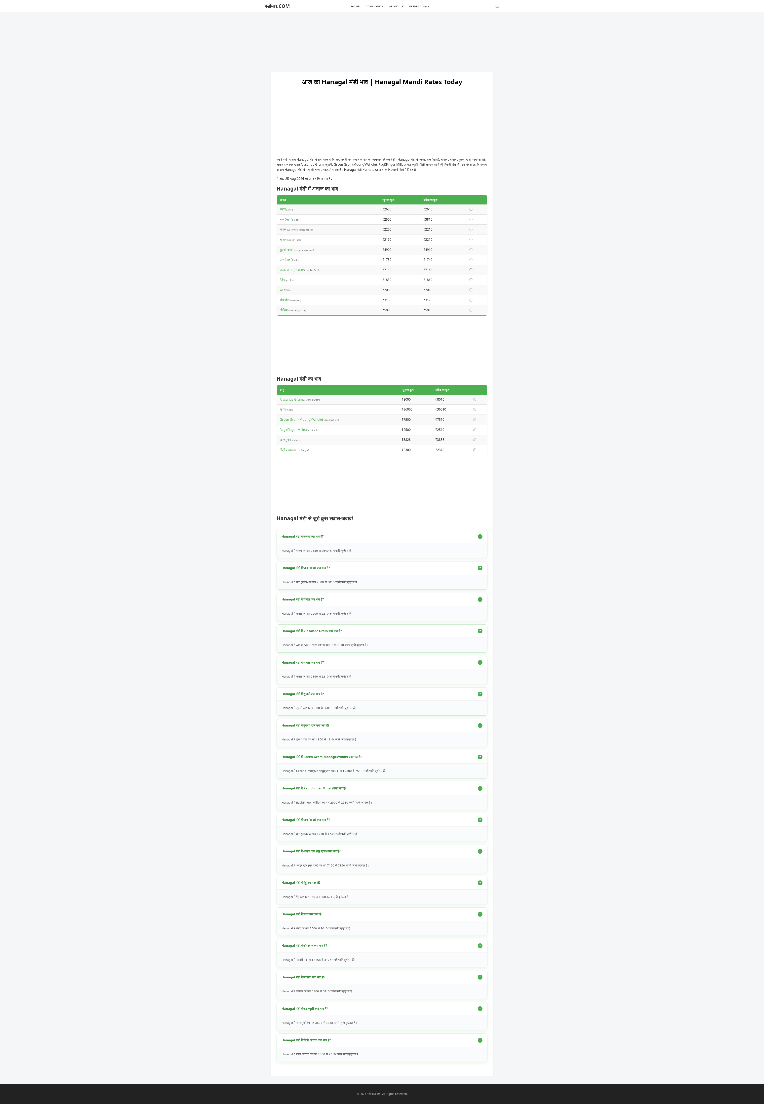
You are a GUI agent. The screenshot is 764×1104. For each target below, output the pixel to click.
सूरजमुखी (285, 439)
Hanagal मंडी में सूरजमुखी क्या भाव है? (305, 1008)
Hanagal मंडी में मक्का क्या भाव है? (303, 536)
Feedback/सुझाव (419, 6)
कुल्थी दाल (286, 249)
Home (355, 6)
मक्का (283, 209)
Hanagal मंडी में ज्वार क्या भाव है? (302, 914)
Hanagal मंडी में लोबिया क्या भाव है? (303, 977)
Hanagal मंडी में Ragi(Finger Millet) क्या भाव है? (314, 788)
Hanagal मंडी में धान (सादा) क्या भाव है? (306, 568)
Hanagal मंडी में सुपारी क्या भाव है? (303, 694)
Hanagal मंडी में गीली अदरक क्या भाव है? (306, 1040)
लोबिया (284, 310)
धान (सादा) (286, 219)
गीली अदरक (286, 450)
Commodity (374, 6)
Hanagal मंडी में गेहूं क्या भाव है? (301, 882)
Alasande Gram (291, 399)
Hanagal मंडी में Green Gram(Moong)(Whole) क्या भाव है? (322, 757)
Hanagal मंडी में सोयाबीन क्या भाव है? (304, 945)
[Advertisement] (382, 40)
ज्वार (282, 290)
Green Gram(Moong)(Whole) (301, 419)
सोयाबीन (284, 300)
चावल (283, 229)
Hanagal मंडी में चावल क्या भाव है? (303, 599)
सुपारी (283, 409)
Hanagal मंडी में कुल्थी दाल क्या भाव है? (305, 725)
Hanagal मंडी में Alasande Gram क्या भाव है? (312, 631)
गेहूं (281, 280)
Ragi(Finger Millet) (293, 429)
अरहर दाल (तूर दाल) (291, 270)
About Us (396, 6)
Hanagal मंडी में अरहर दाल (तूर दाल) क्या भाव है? (311, 851)
